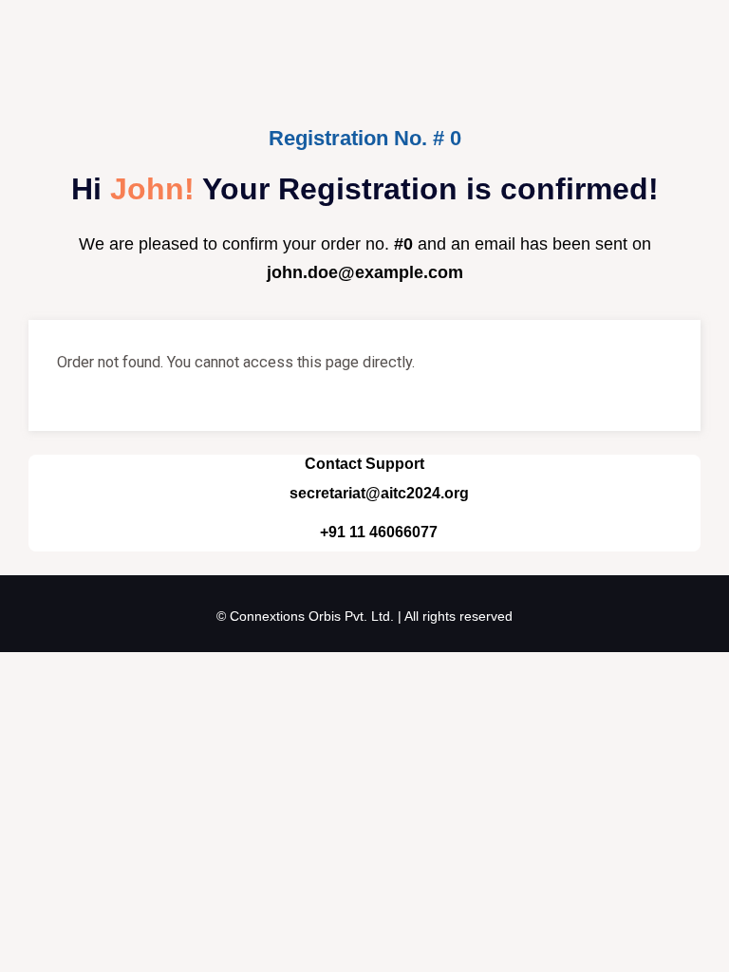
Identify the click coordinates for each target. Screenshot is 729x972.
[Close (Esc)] (144, 671)
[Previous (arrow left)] (19, 700)
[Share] (103, 671)
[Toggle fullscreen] (61, 671)
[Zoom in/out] (19, 671)
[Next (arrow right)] (61, 700)
